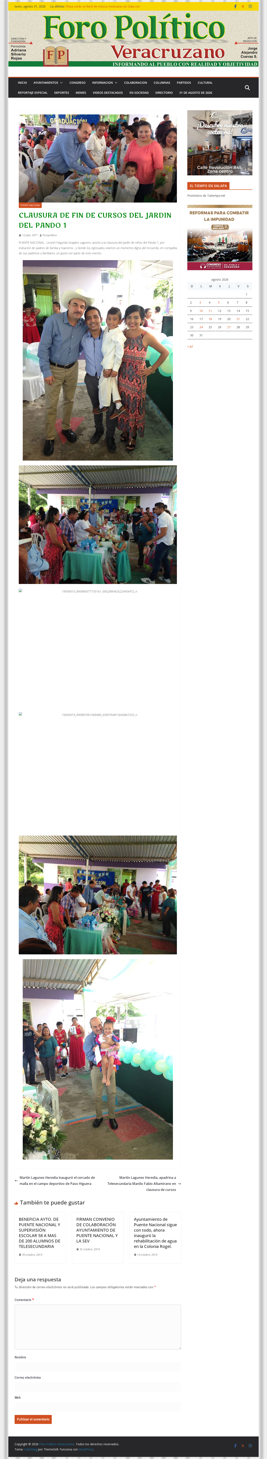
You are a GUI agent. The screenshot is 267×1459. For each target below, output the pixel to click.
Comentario (24, 1300)
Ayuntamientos (46, 83)
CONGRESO (77, 83)
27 (228, 327)
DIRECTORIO (164, 93)
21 (238, 319)
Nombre (20, 1357)
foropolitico (50, 235)
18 (210, 319)
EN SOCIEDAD (139, 93)
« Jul (190, 346)
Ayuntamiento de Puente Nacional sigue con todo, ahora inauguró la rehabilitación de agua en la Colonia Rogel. (155, 1232)
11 (210, 311)
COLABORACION (135, 83)
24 (201, 327)
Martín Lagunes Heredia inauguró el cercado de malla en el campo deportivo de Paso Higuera (57, 1180)
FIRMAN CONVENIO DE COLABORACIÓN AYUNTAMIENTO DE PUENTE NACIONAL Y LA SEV (97, 1230)
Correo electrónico (28, 1377)
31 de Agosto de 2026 (195, 93)
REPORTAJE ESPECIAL (33, 93)
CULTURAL (205, 83)
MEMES (81, 93)
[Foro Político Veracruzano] (133, 13)
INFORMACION (102, 83)
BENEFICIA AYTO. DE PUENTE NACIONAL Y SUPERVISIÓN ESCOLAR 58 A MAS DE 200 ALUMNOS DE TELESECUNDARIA (39, 1232)
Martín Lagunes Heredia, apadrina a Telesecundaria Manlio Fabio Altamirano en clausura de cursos (141, 1183)
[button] (60, 83)
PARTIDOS (184, 83)
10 (201, 311)
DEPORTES (61, 93)
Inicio (22, 83)
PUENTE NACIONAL (30, 205)
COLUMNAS (162, 83)
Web (18, 1398)
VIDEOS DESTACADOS (108, 93)
